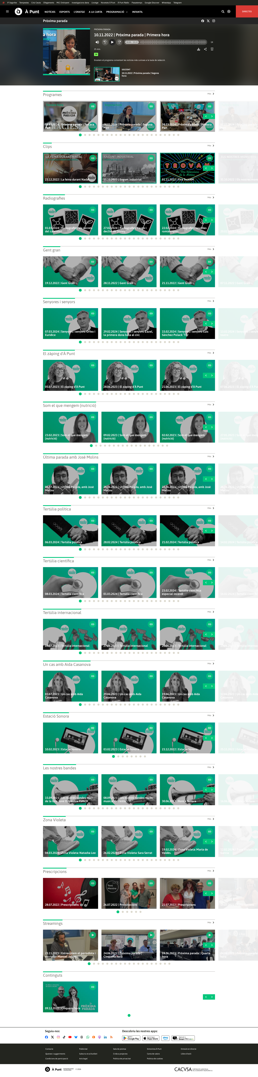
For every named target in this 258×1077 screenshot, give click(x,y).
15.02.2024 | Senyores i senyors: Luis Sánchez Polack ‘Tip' (185, 333)
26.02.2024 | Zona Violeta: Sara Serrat (127, 853)
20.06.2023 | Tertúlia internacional (184, 645)
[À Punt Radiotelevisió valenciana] (59, 1069)
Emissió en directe (188, 1049)
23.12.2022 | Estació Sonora (180, 749)
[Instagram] (213, 20)
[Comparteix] (206, 49)
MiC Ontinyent (63, 2)
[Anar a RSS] (112, 1037)
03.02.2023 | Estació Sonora (121, 749)
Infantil (137, 11)
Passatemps (137, 2)
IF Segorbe (12, 2)
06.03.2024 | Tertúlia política (63, 542)
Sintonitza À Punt (154, 1049)
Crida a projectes (120, 1054)
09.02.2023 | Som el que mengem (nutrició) (124, 436)
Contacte (49, 1049)
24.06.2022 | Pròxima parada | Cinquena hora (122, 955)
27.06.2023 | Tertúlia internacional (125, 645)
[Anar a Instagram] (59, 1037)
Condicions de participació (56, 1059)
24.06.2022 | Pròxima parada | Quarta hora (186, 955)
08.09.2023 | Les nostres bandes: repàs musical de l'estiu (128, 799)
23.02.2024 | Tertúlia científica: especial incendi (181, 592)
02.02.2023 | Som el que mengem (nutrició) (183, 436)
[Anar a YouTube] (71, 1037)
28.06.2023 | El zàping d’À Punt (123, 386)
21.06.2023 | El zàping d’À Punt (182, 386)
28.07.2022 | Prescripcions (62, 904)
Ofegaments (48, 2)
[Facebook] (202, 20)
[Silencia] (97, 42)
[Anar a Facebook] (47, 1037)
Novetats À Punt (108, 2)
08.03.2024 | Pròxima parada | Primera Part (187, 126)
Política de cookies (155, 1059)
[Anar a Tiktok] (65, 1037)
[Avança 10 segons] (119, 42)
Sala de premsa (119, 1049)
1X (212, 42)
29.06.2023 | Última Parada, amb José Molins (127, 488)
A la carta (95, 11)
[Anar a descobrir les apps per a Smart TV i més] (183, 1038)
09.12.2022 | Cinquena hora (62, 1008)
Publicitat (83, 1049)
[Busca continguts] (223, 12)
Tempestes (24, 2)
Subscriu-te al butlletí (88, 1054)
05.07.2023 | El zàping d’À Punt (65, 386)
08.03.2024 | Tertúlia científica (64, 594)
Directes (247, 11)
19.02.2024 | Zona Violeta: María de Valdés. (185, 851)
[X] (208, 21)
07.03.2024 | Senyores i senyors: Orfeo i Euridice (70, 333)
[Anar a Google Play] (131, 1038)
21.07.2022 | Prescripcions (179, 904)
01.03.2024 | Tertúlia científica (122, 594)
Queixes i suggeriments (55, 1054)
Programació (115, 11)
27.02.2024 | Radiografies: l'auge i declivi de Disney (124, 229)
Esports (64, 11)
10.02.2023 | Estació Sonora (63, 749)
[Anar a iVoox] (94, 1037)
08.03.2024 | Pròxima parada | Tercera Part (69, 126)
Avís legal (83, 1059)
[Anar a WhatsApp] (88, 1037)
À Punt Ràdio (123, 2)
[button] (80, 135)
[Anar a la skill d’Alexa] (165, 1038)
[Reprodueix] (112, 42)
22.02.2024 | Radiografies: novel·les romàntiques (184, 229)
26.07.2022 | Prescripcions (120, 904)
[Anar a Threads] (82, 1037)
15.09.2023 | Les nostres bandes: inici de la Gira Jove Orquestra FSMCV (68, 799)
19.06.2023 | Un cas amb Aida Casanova (181, 695)
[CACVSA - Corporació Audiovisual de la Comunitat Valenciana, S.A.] (193, 1069)
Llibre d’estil (186, 1054)
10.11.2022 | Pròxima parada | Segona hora (140, 74)
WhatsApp (166, 2)
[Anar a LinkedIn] (106, 1037)
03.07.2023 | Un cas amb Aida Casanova (64, 695)
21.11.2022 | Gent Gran (176, 283)
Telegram (177, 2)
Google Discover (152, 2)
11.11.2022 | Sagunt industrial (122, 179)
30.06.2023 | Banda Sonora (179, 801)
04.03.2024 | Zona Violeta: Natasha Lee (70, 853)
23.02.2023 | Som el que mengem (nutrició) (66, 436)
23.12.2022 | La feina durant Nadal (67, 179)
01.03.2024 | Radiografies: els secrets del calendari (68, 229)
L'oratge (95, 2)
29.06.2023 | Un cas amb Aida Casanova (122, 695)
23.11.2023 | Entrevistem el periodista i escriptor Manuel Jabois (70, 955)
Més (209, 94)
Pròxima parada (55, 21)
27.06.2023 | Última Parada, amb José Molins (186, 488)
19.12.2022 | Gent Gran (59, 283)
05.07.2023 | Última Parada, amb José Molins (69, 488)
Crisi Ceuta (36, 2)
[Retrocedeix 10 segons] (105, 42)
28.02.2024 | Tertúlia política (122, 542)
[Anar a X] (53, 1037)
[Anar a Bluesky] (76, 1037)
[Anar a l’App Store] (150, 1038)
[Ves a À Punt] (27, 11)
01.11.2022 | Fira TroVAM (178, 179)
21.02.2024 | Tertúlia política (180, 542)
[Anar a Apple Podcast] (100, 1037)
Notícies (50, 11)
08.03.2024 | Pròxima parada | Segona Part (127, 126)
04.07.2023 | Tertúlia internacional (67, 645)
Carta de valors (153, 1054)
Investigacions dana (80, 2)
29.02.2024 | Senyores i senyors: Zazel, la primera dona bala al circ (128, 333)
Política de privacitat (122, 1059)
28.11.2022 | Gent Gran (118, 283)
